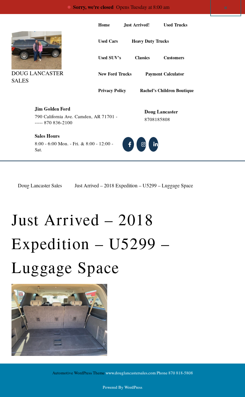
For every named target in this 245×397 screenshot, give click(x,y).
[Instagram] (142, 144)
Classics (142, 57)
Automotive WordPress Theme (78, 373)
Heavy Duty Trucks (150, 41)
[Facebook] (128, 144)
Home (104, 24)
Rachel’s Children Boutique (167, 90)
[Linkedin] (154, 144)
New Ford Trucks (114, 73)
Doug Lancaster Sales (37, 76)
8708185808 (170, 119)
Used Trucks (175, 24)
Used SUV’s (109, 57)
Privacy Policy (112, 90)
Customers (174, 57)
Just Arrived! (137, 24)
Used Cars (108, 41)
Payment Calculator (164, 73)
